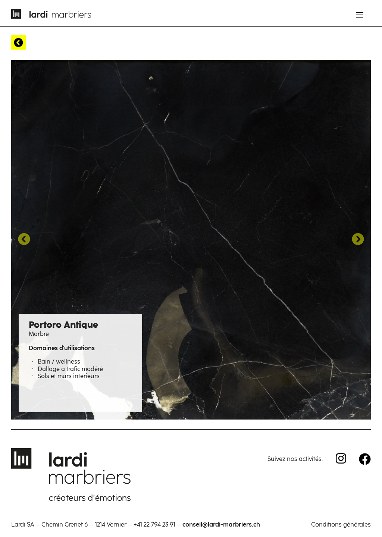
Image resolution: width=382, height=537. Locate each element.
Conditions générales (341, 524)
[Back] (18, 42)
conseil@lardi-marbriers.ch (221, 524)
